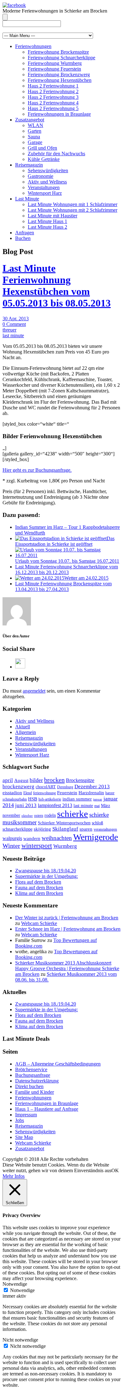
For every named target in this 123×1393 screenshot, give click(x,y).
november (11, 815)
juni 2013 (26, 805)
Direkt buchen (29, 1086)
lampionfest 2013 (55, 805)
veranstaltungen (105, 829)
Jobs (19, 1120)
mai (97, 806)
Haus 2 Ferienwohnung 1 (53, 85)
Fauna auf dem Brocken (39, 887)
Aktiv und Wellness (47, 181)
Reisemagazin (29, 164)
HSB (32, 798)
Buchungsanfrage (32, 1075)
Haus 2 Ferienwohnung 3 (53, 97)
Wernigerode (95, 837)
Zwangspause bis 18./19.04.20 (45, 870)
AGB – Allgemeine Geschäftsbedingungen (58, 1063)
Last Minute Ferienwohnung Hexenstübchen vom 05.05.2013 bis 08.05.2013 (57, 286)
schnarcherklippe (17, 829)
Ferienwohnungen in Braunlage (59, 114)
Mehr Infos (14, 1176)
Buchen (23, 238)
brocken (54, 779)
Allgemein (25, 732)
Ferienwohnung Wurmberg (55, 63)
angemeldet (34, 691)
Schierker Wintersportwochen (64, 823)
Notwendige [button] (15, 1284)
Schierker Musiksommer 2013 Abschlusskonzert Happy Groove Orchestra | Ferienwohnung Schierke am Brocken (67, 968)
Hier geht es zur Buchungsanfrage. (37, 470)
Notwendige (22, 1290)
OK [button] (115, 1170)
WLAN (35, 125)
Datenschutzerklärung (37, 1080)
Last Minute (27, 198)
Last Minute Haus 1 (47, 221)
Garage (35, 142)
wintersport (36, 845)
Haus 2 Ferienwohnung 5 (53, 108)
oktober (27, 815)
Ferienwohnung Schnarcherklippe (61, 57)
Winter (11, 845)
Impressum (26, 1114)
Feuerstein (67, 792)
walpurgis (12, 838)
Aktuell (22, 726)
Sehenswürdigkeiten (48, 170)
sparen (85, 829)
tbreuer (9, 329)
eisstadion (12, 792)
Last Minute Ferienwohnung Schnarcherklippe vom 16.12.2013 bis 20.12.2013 (66, 569)
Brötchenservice (31, 1069)
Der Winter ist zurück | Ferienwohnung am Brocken (66, 917)
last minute (13, 335)
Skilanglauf (65, 829)
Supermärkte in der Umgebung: (46, 876)
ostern (38, 815)
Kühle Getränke (44, 159)
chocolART (46, 786)
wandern (31, 838)
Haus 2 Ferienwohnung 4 (53, 102)
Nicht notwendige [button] (20, 1339)
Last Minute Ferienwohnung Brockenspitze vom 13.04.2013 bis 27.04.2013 (63, 586)
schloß (97, 823)
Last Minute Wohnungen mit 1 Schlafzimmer (72, 204)
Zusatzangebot (29, 119)
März (105, 805)
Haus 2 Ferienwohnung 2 (53, 91)
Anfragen (24, 232)
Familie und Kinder (34, 1092)
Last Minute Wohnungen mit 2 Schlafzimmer (72, 210)
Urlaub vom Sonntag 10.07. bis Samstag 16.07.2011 (67, 561)
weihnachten (57, 838)
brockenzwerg (18, 787)
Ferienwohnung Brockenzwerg (59, 74)
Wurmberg (65, 846)
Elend (27, 793)
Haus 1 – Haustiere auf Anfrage (46, 1109)
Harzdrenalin (91, 792)
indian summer (77, 798)
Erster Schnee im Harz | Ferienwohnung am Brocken (67, 929)
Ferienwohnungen (33, 46)
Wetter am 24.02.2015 (86, 578)
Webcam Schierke (39, 923)
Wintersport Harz (45, 193)
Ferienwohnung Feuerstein (54, 69)
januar (97, 799)
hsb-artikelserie (49, 799)
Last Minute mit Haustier (52, 215)
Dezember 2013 (92, 787)
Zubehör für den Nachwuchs (56, 153)
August (21, 780)
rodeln (50, 815)
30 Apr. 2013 (16, 318)
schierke (72, 814)
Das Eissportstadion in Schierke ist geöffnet (64, 541)
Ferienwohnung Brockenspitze (58, 52)
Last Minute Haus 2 (47, 227)
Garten (34, 131)
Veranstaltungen (44, 187)
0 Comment (14, 324)
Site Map (24, 1137)
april (8, 780)
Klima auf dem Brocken (39, 893)
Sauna (34, 136)
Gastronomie (40, 176)
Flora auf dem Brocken (38, 882)
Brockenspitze (80, 780)
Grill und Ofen (42, 148)
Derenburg (65, 787)
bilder (36, 780)
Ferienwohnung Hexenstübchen (59, 80)
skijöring (42, 829)
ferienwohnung (44, 793)
